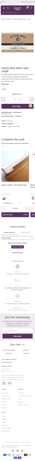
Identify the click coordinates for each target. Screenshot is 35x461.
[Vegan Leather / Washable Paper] (15, 166)
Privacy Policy (6, 431)
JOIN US (26, 350)
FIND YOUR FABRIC (9, 350)
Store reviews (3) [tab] (25, 232)
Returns (4, 422)
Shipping (4, 419)
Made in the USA (23, 405)
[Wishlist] (31, 8)
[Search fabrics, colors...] (17, 13)
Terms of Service (11, 446)
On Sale (4, 402)
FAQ (3, 416)
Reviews (21, 402)
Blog (20, 399)
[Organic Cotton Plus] (17, 345)
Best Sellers (5, 393)
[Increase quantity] (27, 208)
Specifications (6, 112)
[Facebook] (17, 450)
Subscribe (17, 336)
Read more (5, 84)
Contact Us (5, 425)
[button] (17, 42)
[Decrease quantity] (3, 208)
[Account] (8, 8)
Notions (4, 405)
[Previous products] (3, 146)
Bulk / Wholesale (6, 428)
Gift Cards (5, 408)
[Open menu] (4, 8)
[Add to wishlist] (30, 24)
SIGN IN (26, 353)
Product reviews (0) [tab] (9, 232)
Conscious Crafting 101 (25, 396)
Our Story (21, 393)
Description (17, 112)
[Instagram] (12, 450)
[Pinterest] (22, 450)
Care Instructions (7, 116)
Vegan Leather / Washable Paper (14, 185)
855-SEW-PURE (7, 362)
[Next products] (32, 146)
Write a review (17, 247)
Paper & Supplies (6, 19)
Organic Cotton (6, 399)
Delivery (18, 116)
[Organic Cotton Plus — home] (17, 8)
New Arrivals (5, 396)
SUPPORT (9, 353)
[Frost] (32, 198)
